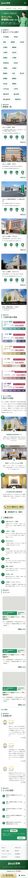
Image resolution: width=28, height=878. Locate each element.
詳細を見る (23, 142)
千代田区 (6, 37)
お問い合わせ (18, 847)
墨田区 (14, 47)
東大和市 (16, 94)
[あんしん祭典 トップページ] (5, 3)
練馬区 (14, 78)
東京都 (14, 8)
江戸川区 (6, 89)
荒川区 (22, 73)
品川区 (14, 52)
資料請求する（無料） (15, 512)
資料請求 (17, 851)
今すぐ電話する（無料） (15, 507)
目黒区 (5, 58)
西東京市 (18, 99)
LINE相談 (17, 857)
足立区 (5, 84)
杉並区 (14, 68)
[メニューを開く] (25, 3)
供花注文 (4, 857)
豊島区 (5, 73)
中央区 (16, 37)
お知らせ (4, 847)
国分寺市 (6, 94)
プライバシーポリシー (7, 854)
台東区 (5, 47)
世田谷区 (6, 63)
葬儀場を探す (9, 8)
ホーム (2, 8)
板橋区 (5, 78)
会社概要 (17, 854)
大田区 (14, 58)
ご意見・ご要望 (5, 851)
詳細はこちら (21, 629)
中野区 (5, 68)
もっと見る (4, 709)
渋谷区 (16, 63)
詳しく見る (14, 325)
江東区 (5, 52)
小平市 (16, 89)
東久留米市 (6, 99)
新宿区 (13, 42)
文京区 (22, 42)
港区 (4, 42)
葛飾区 (14, 84)
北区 (13, 73)
